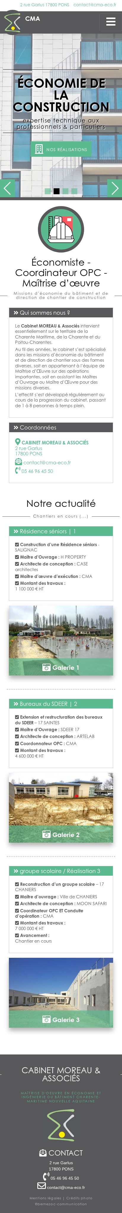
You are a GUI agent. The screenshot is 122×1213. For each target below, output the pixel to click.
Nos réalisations (66, 149)
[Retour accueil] (12, 22)
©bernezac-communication (61, 1204)
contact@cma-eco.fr (94, 4)
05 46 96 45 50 (36, 471)
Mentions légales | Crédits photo (61, 1198)
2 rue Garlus (44, 4)
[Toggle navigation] (110, 22)
